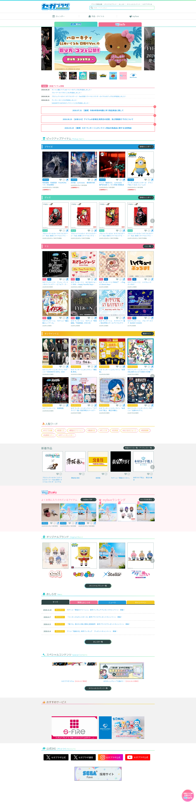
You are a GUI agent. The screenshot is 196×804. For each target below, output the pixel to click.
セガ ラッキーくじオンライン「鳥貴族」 (112, 370)
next (140, 48)
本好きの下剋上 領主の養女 (142, 478)
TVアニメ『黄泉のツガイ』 (120, 478)
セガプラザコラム (67, 681)
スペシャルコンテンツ (133, 4)
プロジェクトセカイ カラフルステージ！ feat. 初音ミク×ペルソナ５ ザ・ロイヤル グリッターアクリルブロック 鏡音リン (84, 234)
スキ (60, 179)
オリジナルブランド (110, 4)
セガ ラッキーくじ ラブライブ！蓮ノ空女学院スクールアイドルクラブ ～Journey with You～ (112, 322)
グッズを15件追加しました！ (89, 96)
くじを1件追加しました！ (67, 93)
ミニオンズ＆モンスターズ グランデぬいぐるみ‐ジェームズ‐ (140, 183)
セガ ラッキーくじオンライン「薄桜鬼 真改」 (84, 370)
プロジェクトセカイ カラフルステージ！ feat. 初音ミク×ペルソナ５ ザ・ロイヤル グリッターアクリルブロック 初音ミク (55, 234)
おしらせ (121, 4)
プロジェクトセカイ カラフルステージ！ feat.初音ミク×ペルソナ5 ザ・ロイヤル (52, 479)
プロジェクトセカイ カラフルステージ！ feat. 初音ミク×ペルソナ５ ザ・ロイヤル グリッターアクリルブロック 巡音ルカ (140, 234)
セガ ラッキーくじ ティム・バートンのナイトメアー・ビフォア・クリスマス (55, 283)
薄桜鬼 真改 (75, 478)
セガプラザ (55, 6)
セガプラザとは (147, 4)
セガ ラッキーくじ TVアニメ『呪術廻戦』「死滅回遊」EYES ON (84, 322)
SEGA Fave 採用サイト (98, 791)
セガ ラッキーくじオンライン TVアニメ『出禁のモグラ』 (139, 409)
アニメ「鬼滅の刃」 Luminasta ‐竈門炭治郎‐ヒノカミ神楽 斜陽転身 (111, 183)
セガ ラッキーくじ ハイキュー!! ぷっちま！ (140, 283)
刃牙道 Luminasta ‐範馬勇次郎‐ (83, 182)
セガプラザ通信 (83, 774)
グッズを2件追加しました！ (72, 90)
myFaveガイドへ (188, 795)
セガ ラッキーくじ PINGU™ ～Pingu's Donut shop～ (112, 283)
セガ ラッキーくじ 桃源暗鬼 (53, 408)
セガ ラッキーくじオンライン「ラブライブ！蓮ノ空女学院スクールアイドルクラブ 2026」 (84, 409)
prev (55, 48)
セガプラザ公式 (56, 774)
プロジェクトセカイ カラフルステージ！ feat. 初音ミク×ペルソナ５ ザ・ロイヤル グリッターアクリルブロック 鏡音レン (112, 234)
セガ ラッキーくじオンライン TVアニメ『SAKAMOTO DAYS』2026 (54, 370)
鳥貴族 (98, 478)
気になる (63, 179)
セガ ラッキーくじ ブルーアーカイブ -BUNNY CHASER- (140, 322)
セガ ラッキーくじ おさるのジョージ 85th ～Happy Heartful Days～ (84, 283)
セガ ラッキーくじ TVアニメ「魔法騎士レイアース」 (55, 322)
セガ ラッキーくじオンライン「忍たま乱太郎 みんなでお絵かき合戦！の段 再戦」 (140, 370)
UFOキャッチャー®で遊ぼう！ (114, 681)
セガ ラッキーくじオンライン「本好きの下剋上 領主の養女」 (112, 409)
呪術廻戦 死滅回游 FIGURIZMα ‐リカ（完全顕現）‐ (55, 183)
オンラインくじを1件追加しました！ (71, 103)
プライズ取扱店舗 (96, 4)
